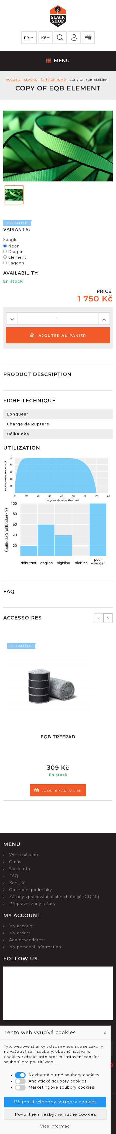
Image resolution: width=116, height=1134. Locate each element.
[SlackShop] (58, 16)
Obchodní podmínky (30, 889)
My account (21, 926)
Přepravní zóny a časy (32, 903)
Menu (62, 61)
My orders (19, 933)
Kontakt (17, 882)
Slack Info (19, 868)
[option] (58, 720)
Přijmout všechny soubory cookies (55, 1101)
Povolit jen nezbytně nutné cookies (55, 1114)
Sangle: (11, 239)
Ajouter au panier (61, 335)
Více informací (55, 1126)
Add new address (27, 940)
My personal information (35, 947)
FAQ (13, 875)
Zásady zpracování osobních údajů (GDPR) (54, 896)
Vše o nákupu (23, 854)
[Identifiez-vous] (74, 37)
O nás (15, 861)
